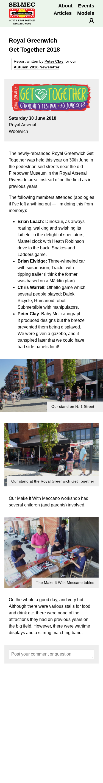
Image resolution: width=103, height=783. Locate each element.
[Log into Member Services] (91, 21)
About (65, 6)
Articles (63, 13)
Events (86, 6)
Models (85, 13)
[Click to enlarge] (51, 385)
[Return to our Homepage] (22, 13)
